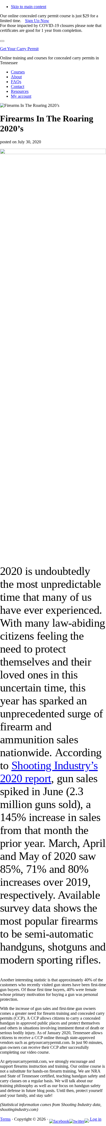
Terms (5, 1119)
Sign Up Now (37, 20)
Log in (95, 1119)
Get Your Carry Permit (19, 48)
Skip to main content (28, 6)
